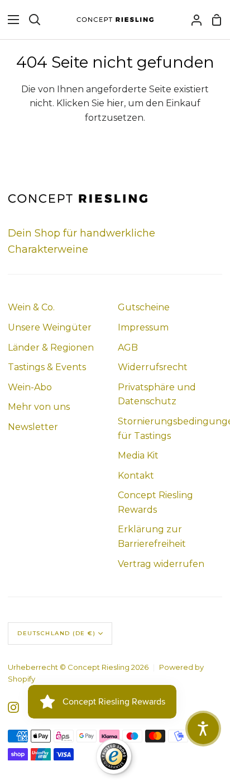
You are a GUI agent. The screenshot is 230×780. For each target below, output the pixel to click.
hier (115, 103)
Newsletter (33, 427)
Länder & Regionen (51, 347)
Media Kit (138, 455)
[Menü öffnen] (10, 19)
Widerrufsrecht (153, 367)
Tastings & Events (47, 367)
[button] (203, 728)
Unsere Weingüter (50, 327)
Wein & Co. (31, 307)
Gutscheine (144, 307)
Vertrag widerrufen (161, 564)
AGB (128, 347)
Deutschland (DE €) (56, 633)
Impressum (143, 327)
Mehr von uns (39, 406)
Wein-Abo (30, 387)
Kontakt (136, 475)
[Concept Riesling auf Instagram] (13, 707)
